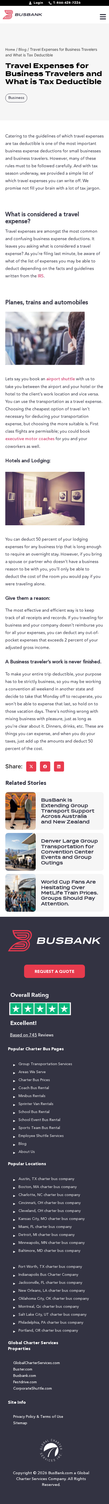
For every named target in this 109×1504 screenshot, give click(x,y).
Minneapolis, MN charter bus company (52, 1243)
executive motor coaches (29, 439)
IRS (41, 276)
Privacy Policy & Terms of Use (38, 1417)
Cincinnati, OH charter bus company (50, 1203)
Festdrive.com (25, 1382)
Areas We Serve (32, 1072)
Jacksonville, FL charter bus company (50, 1283)
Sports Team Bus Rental (39, 1128)
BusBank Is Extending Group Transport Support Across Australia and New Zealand (67, 810)
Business (16, 98)
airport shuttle (60, 379)
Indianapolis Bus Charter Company (48, 1275)
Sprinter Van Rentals (36, 1104)
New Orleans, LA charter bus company (52, 1291)
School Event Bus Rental (39, 1120)
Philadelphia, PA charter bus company (51, 1322)
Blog (22, 1144)
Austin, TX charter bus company (46, 1179)
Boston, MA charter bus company (48, 1187)
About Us (27, 1152)
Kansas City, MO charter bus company (52, 1219)
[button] (31, 766)
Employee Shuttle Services (41, 1136)
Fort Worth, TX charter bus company (50, 1267)
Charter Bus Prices (34, 1080)
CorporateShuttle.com (32, 1388)
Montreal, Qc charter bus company (49, 1307)
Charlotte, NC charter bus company (49, 1195)
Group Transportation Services (45, 1064)
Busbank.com (24, 1376)
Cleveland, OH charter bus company (50, 1211)
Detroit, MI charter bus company (47, 1235)
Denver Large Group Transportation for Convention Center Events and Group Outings (69, 851)
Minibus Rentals (32, 1096)
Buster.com (22, 1369)
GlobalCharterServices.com (36, 1363)
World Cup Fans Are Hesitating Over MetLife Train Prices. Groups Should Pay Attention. (69, 892)
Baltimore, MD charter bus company (49, 1251)
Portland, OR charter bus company (48, 1330)
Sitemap (20, 1423)
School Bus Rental (34, 1112)
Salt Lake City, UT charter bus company (53, 1314)
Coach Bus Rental (34, 1088)
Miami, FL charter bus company (45, 1227)
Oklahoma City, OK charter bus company (54, 1299)
